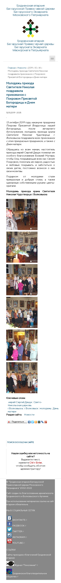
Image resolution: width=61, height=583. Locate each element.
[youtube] (9, 541)
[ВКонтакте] (29, 422)
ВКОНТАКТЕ (19, 520)
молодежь (45, 408)
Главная (12, 68)
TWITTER (18, 531)
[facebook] (9, 523)
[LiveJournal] (42, 422)
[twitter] (9, 529)
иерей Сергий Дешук (20, 402)
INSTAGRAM (19, 537)
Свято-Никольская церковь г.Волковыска (25, 405)
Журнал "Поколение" (26, 565)
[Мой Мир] (39, 422)
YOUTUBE (18, 543)
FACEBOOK (19, 525)
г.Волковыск (31, 408)
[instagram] (9, 535)
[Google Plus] (45, 422)
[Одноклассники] (36, 422)
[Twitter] (32, 422)
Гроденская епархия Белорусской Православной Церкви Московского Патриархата (25, 485)
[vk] (9, 518)
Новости (22, 68)
